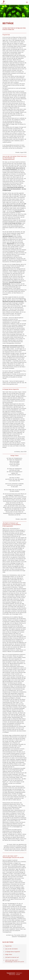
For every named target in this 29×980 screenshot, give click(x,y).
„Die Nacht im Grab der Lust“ (12, 957)
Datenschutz (12, 974)
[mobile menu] (27, 2)
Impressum (19, 973)
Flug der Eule (8, 946)
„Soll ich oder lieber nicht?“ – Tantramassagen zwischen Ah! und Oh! (14, 961)
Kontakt (18, 974)
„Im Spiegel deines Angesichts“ (12, 951)
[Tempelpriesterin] (3, 2)
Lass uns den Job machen (11, 948)
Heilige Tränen (8, 954)
